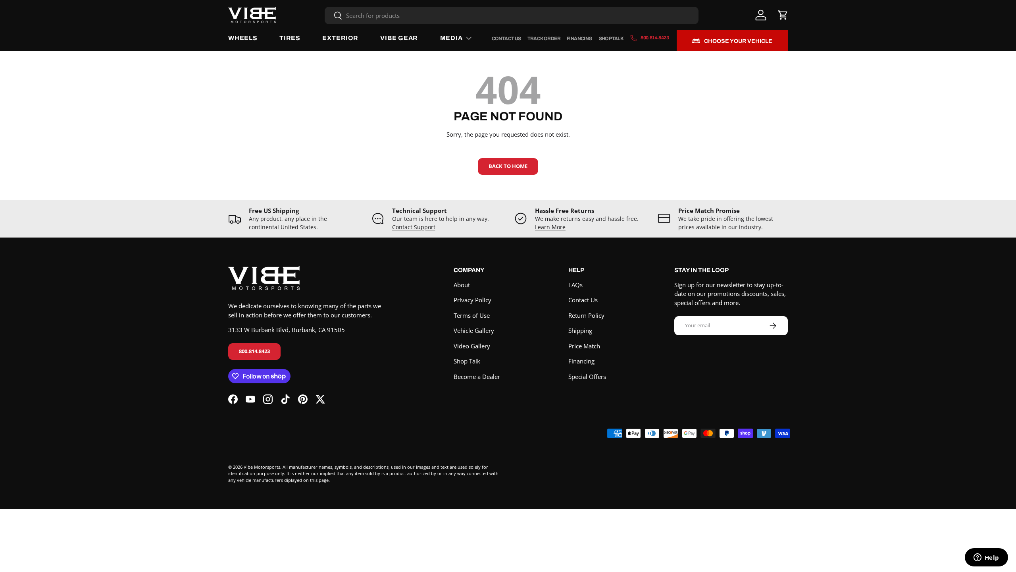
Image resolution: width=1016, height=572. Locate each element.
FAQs (575, 285)
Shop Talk (611, 38)
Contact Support (413, 227)
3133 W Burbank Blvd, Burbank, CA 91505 (286, 330)
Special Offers (587, 377)
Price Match (584, 346)
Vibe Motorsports (262, 467)
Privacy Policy (472, 300)
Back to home (508, 166)
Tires (289, 38)
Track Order (543, 38)
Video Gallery (472, 346)
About (462, 285)
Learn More (550, 227)
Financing (580, 38)
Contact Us (506, 38)
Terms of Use (472, 315)
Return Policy (586, 315)
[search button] (334, 16)
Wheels (243, 38)
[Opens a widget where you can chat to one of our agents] (986, 558)
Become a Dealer (477, 377)
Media (451, 38)
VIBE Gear (399, 38)
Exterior (340, 38)
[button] (783, 15)
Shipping (580, 330)
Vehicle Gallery (474, 330)
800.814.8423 (254, 351)
